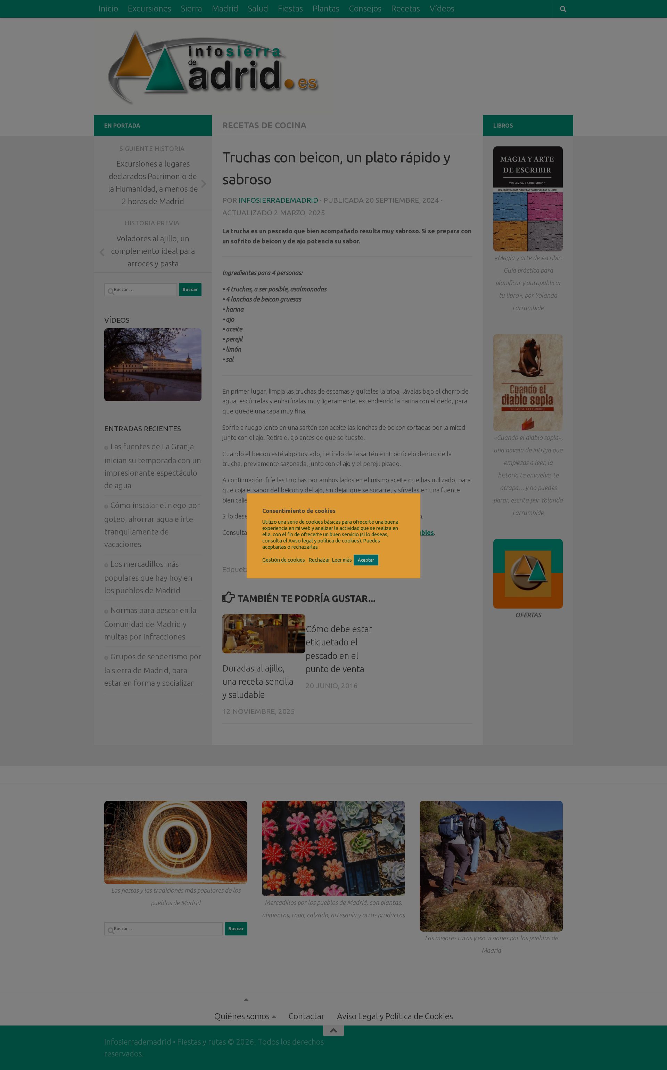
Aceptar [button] (366, 559)
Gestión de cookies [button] (283, 560)
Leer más (342, 560)
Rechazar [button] (319, 560)
